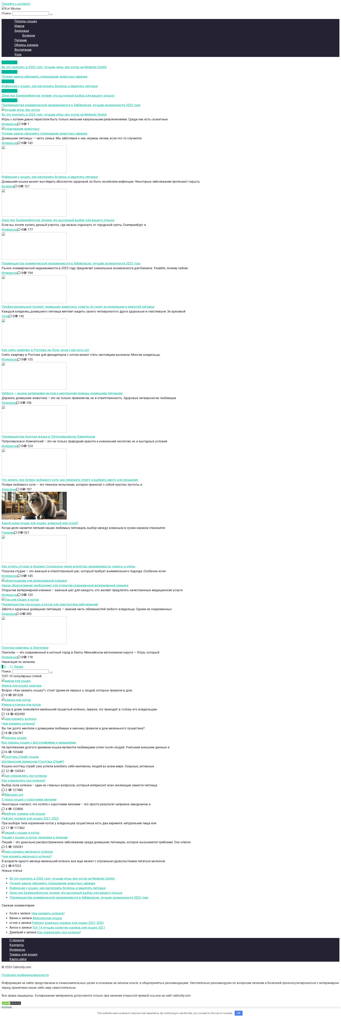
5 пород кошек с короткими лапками (29, 799)
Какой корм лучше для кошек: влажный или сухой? (40, 523)
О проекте (16, 940)
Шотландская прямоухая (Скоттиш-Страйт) (33, 761)
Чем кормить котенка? (18, 723)
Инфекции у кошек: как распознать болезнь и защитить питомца (50, 177)
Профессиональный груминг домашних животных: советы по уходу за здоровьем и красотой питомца (78, 307)
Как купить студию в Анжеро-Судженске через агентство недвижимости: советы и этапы (68, 566)
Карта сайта (17, 959)
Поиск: (7, 13)
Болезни (8, 186)
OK (239, 1013)
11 (11, 667)
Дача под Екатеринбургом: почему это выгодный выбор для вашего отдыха (58, 220)
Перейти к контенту (16, 4)
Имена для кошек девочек (22, 685)
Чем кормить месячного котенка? (27, 856)
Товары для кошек (23, 954)
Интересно (9, 124)
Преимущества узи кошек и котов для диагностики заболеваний (50, 604)
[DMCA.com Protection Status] (11, 1004)
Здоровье (9, 403)
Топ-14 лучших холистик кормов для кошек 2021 (68, 927)
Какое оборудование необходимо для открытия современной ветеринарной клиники (65, 585)
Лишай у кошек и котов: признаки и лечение (35, 837)
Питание (8, 532)
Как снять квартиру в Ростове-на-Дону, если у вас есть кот (45, 350)
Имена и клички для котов (21, 704)
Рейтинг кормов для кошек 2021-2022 (30, 818)
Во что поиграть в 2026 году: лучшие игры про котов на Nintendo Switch (54, 114)
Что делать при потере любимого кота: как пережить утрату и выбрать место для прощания (70, 480)
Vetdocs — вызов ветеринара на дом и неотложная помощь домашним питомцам (62, 393)
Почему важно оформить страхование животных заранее (44, 133)
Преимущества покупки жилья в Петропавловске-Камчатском (48, 436)
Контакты (16, 945)
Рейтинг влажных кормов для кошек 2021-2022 (68, 923)
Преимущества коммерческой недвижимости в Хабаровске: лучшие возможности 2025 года (71, 263)
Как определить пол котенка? (24, 780)
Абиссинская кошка (47, 918)
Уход (18, 54)
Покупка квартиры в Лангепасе (25, 648)
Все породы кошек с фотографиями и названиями (39, 742)
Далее (18, 667)
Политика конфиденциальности (25, 975)
